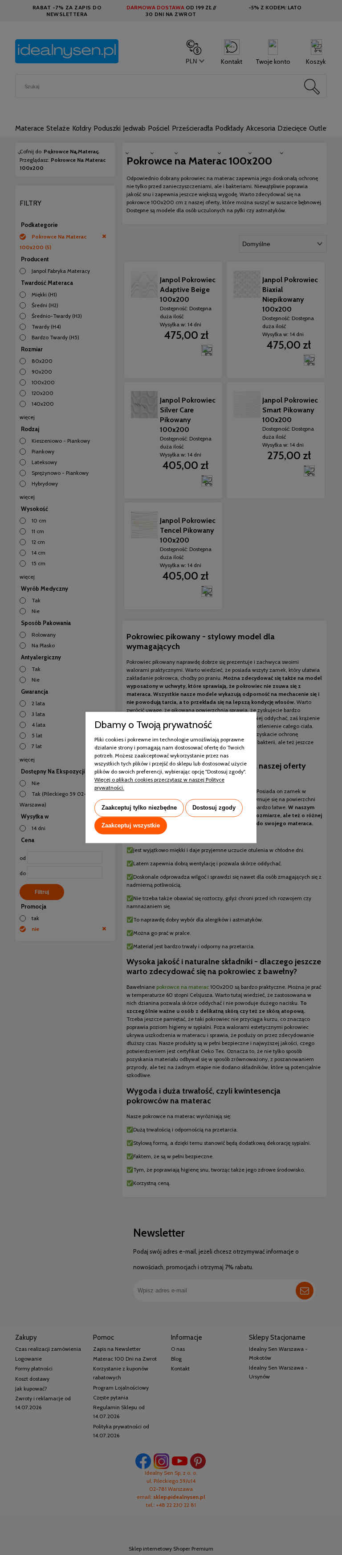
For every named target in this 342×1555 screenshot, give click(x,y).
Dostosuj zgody (214, 807)
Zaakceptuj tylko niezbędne (139, 807)
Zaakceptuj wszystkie (131, 825)
